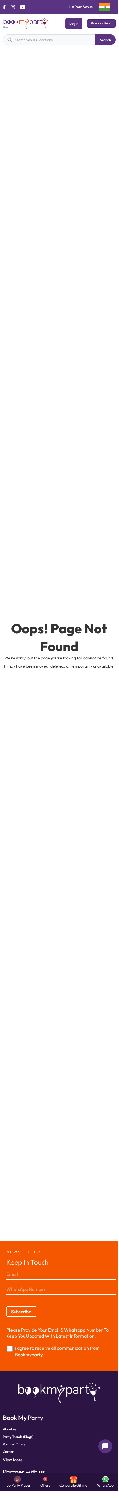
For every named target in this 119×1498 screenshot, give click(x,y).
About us (9, 1429)
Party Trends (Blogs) (18, 1436)
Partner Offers (14, 1444)
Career (8, 1451)
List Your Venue (81, 7)
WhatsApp (105, 1485)
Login (73, 23)
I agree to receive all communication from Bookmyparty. (57, 1351)
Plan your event (101, 23)
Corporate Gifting (73, 1485)
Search (105, 40)
